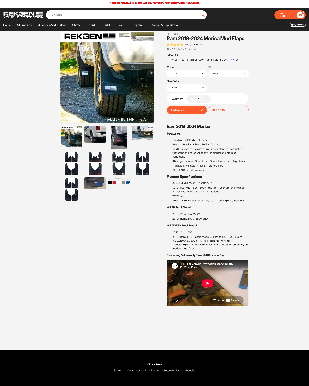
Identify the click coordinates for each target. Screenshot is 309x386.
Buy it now (218, 109)
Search (118, 370)
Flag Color (173, 81)
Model (170, 67)
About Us (189, 370)
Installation (152, 370)
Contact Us (133, 370)
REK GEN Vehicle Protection (181, 49)
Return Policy (171, 370)
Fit (210, 67)
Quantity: (177, 98)
